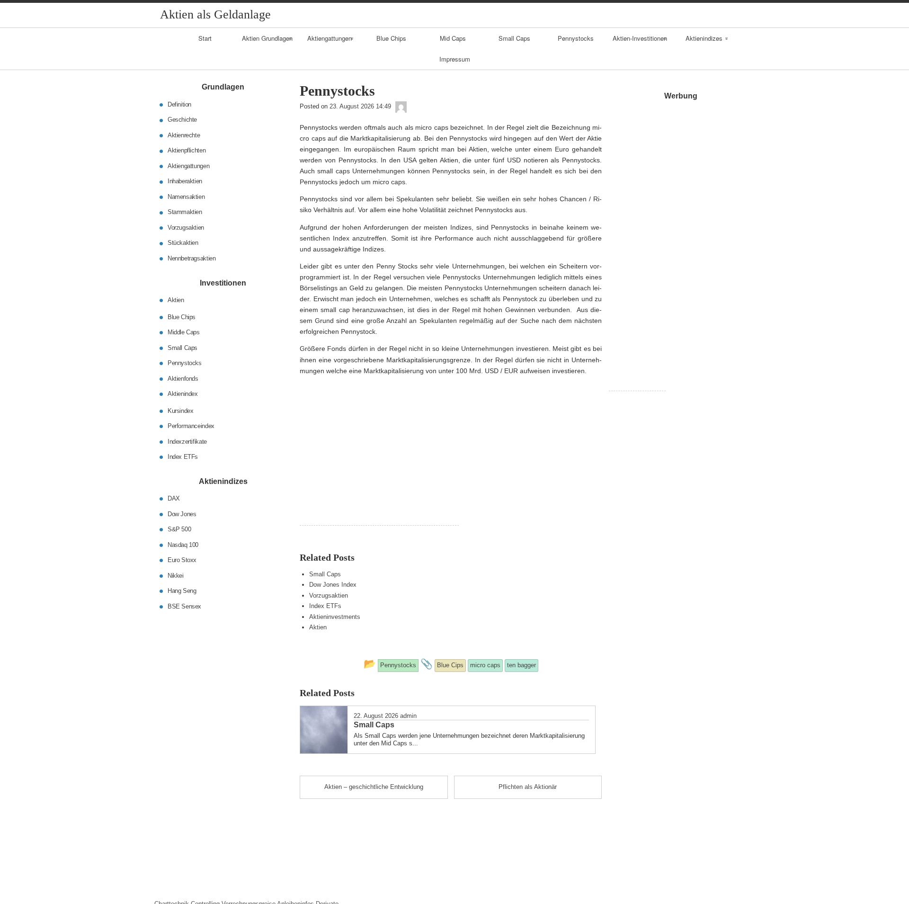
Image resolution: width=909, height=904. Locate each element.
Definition (179, 104)
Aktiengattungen (329, 38)
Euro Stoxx (182, 560)
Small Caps (514, 38)
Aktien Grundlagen (267, 38)
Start (205, 38)
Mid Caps (453, 38)
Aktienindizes (704, 38)
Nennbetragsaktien (191, 258)
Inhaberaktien (185, 181)
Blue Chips (391, 38)
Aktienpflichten (186, 150)
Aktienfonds (183, 378)
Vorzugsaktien (328, 595)
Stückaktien (183, 242)
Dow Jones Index (332, 584)
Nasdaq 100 (183, 544)
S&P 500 (179, 529)
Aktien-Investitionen (640, 38)
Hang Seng (182, 590)
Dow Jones (182, 513)
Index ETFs (325, 605)
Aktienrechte (184, 135)
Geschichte (182, 119)
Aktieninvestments (334, 616)
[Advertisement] (379, 459)
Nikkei (176, 575)
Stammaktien (185, 211)
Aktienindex (183, 393)
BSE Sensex (184, 605)
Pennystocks (576, 38)
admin (408, 715)
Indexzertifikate (187, 441)
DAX (174, 498)
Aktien (318, 627)
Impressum (454, 58)
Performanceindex (191, 426)
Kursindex (181, 410)
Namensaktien (186, 196)
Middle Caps (184, 332)
